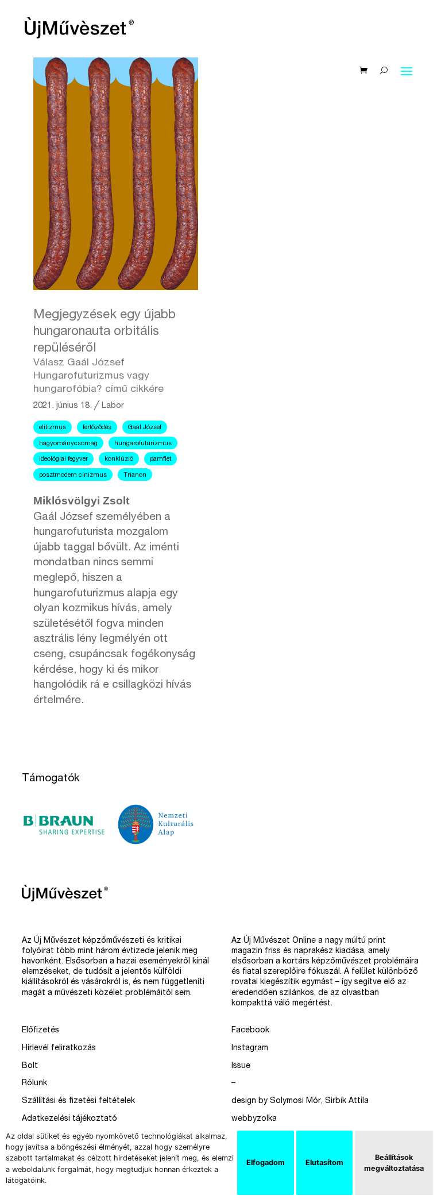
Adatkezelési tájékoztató (69, 1119)
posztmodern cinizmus (73, 475)
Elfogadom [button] (265, 1162)
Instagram (249, 1048)
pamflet (160, 459)
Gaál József (144, 428)
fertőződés (97, 428)
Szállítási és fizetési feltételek (78, 1101)
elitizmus (52, 428)
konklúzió (119, 459)
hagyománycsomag (68, 444)
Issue (240, 1066)
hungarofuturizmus (143, 444)
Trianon (134, 475)
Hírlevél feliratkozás (59, 1048)
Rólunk (34, 1083)
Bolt (30, 1066)
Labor (113, 406)
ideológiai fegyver (63, 459)
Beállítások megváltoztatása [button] (394, 1163)
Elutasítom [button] (324, 1162)
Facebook (250, 1031)
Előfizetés (40, 1031)
